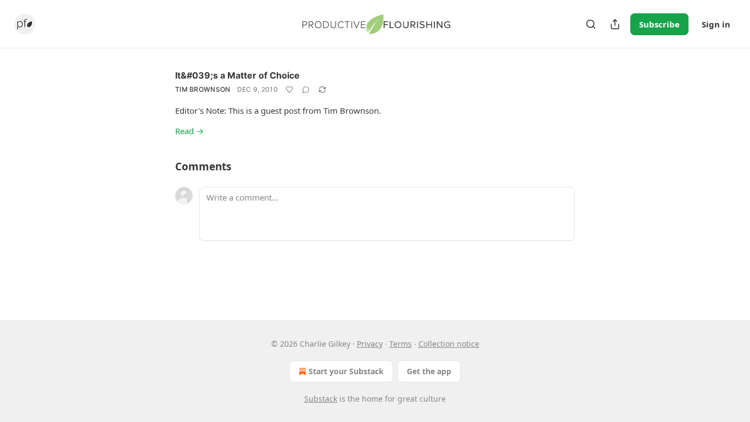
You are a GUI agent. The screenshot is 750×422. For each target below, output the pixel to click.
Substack (320, 398)
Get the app (429, 371)
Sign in (716, 24)
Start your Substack (346, 371)
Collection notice (448, 343)
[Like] (289, 89)
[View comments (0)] (306, 89)
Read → (189, 130)
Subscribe (659, 24)
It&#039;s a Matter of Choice (237, 75)
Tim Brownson (203, 89)
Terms (400, 343)
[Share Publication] (615, 24)
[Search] (591, 24)
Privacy (370, 343)
